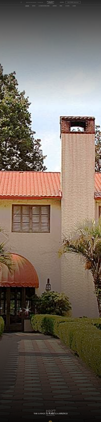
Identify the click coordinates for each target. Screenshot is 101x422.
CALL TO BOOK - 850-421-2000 (72, 2)
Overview (27, 5)
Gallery (74, 5)
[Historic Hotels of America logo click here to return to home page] (50, 2)
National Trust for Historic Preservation (31, 2)
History (33, 5)
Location (67, 5)
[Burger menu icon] (21, 2)
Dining (61, 5)
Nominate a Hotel (40, 2)
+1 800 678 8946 (62, 2)
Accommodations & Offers (44, 5)
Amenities (54, 5)
